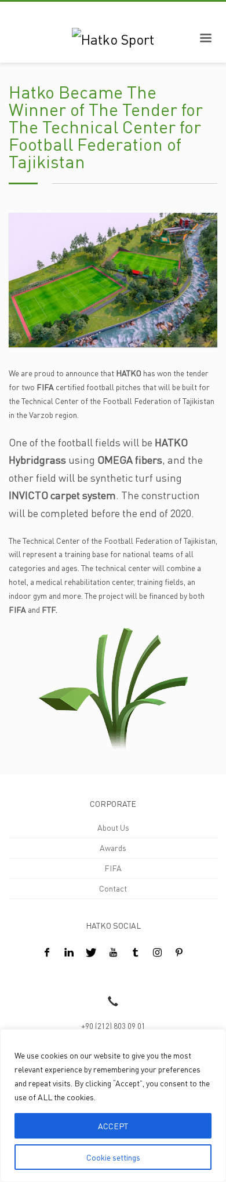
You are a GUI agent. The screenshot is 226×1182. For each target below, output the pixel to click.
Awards (113, 847)
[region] (113, 1105)
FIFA (113, 868)
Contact (113, 888)
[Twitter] (91, 952)
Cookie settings (113, 1157)
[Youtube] (113, 952)
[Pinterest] (179, 952)
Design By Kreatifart (45, 976)
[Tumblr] (135, 952)
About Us (113, 827)
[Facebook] (47, 952)
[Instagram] (157, 952)
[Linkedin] (69, 952)
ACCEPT (113, 1126)
